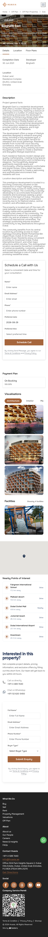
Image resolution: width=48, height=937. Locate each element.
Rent (5, 810)
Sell (4, 807)
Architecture (13, 400)
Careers (6, 838)
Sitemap (38, 921)
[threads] (22, 885)
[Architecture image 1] (24, 419)
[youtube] (38, 885)
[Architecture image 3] (24, 480)
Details (6, 50)
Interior (30, 400)
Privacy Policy (30, 353)
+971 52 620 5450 (16, 693)
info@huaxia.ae (11, 859)
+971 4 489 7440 (15, 684)
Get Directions (10, 872)
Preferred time (11, 329)
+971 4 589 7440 (10, 856)
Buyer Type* (13, 745)
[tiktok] (30, 885)
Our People (8, 835)
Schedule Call (24, 342)
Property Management (13, 814)
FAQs (5, 845)
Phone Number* (14, 734)
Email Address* (11, 293)
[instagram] (14, 885)
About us (7, 831)
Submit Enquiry (24, 759)
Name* (7, 282)
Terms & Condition (10, 921)
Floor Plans (31, 50)
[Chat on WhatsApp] (43, 840)
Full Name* (12, 710)
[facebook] (6, 885)
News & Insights (10, 841)
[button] (43, 4)
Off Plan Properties (30, 12)
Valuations (8, 817)
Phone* (8, 305)
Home (5, 12)
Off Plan (14, 12)
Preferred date (11, 317)
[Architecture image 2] (24, 449)
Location (17, 50)
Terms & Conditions (12, 353)
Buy (4, 803)
